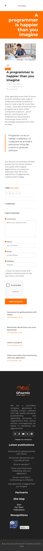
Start (19, 505)
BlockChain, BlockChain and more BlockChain (21, 459)
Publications (19, 510)
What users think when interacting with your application (21, 470)
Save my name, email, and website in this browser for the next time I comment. (18, 273)
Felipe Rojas (16, 84)
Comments (13, 89)
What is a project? (14, 342)
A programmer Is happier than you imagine (21, 485)
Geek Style (14, 188)
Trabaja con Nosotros (23, 440)
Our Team (19, 507)
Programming (16, 87)
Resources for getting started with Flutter (21, 452)
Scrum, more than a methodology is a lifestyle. (21, 478)
